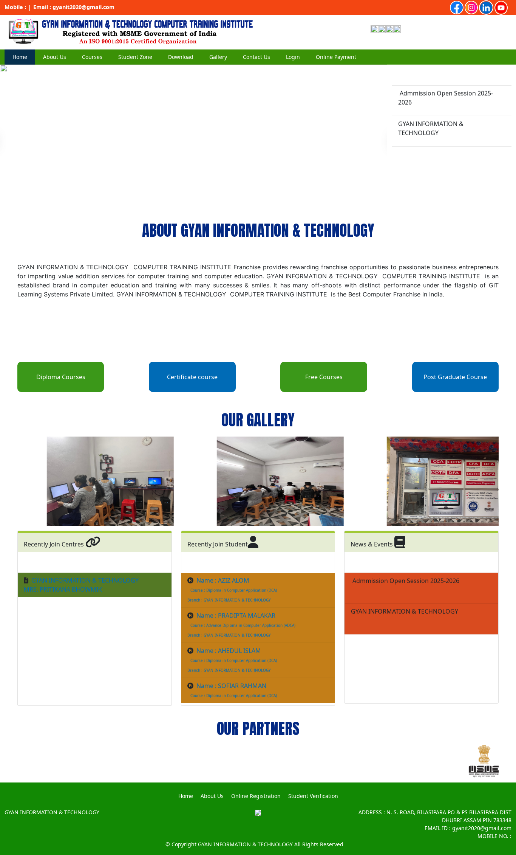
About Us (212, 795)
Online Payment (336, 56)
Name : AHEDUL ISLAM (228, 638)
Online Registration (256, 795)
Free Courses (324, 377)
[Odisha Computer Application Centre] (130, 31)
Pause (7, 208)
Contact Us (256, 56)
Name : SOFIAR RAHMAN (231, 673)
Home (19, 56)
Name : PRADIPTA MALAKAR (235, 603)
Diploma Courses (60, 377)
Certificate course (192, 377)
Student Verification (313, 795)
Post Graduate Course (455, 377)
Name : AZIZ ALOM (222, 567)
